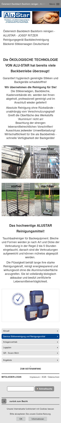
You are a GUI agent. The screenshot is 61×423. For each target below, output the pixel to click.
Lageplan (7, 347)
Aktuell (6, 330)
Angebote (7, 359)
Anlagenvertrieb (10, 341)
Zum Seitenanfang (30, 368)
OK (20, 418)
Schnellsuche (45, 388)
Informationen (38, 418)
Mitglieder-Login (11, 377)
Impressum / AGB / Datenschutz (44, 377)
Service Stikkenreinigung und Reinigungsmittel (24, 336)
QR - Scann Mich (11, 352)
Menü (52, 4)
